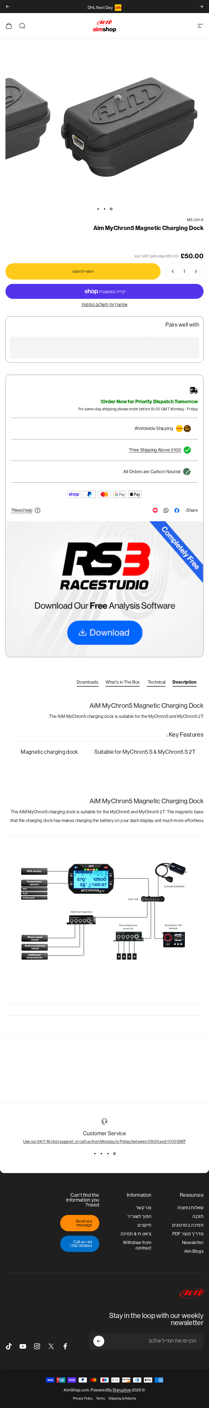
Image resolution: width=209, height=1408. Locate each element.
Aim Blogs (194, 1251)
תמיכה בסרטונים (188, 1225)
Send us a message (84, 1223)
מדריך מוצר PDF (188, 1233)
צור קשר (143, 1207)
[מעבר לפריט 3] (98, 209)
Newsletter (193, 1242)
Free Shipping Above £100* (155, 449)
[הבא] (8, 6)
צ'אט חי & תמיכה (136, 1233)
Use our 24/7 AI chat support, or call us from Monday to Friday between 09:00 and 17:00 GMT (104, 1141)
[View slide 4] (94, 1153)
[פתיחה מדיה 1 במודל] (129, 127)
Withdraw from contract (137, 1245)
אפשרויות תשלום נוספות (105, 304)
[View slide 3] (101, 1153)
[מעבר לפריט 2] (104, 209)
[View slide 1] (114, 1153)
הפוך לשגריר (139, 1216)
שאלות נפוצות (190, 1207)
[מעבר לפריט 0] (111, 209)
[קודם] (201, 6)
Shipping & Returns (122, 1398)
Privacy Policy (83, 1398)
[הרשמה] (98, 1341)
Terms (100, 1398)
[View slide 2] (107, 1153)
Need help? (21, 510)
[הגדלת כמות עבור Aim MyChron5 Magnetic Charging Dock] (171, 271)
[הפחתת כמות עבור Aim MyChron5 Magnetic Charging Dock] (197, 271)
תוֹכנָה (198, 1216)
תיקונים (144, 1225)
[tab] (184, 683)
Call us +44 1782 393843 (81, 1244)
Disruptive (122, 1390)
